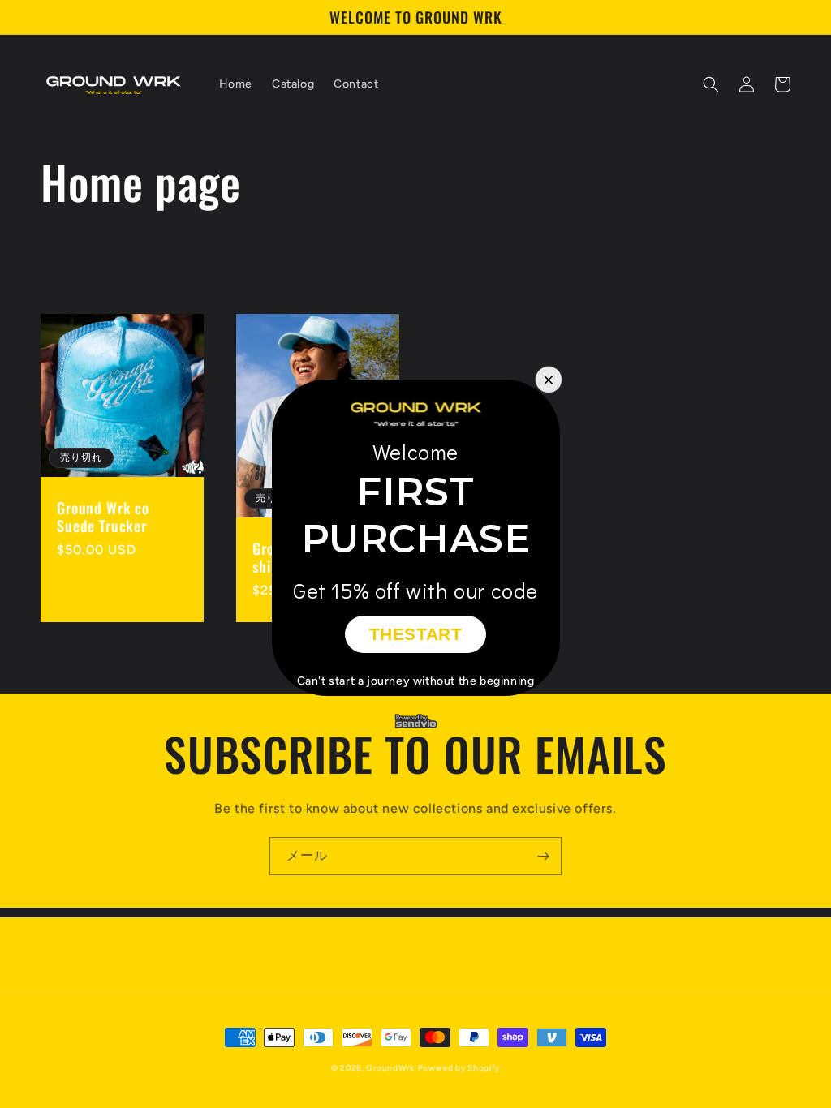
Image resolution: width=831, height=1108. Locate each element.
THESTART (416, 634)
